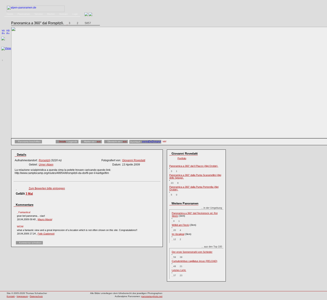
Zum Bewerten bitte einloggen (47, 188)
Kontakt (63, 14)
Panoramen (24, 14)
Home (10, 14)
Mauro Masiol (45, 219)
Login (75, 14)
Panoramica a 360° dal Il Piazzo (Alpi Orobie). (193, 166)
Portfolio (182, 158)
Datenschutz (36, 296)
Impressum (22, 296)
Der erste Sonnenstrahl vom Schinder (192, 252)
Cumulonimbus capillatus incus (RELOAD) (194, 261)
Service (38, 14)
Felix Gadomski (46, 233)
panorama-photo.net (151, 296)
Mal (29, 193)
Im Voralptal (178, 234)
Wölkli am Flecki (180, 225)
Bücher (51, 14)
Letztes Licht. (179, 270)
